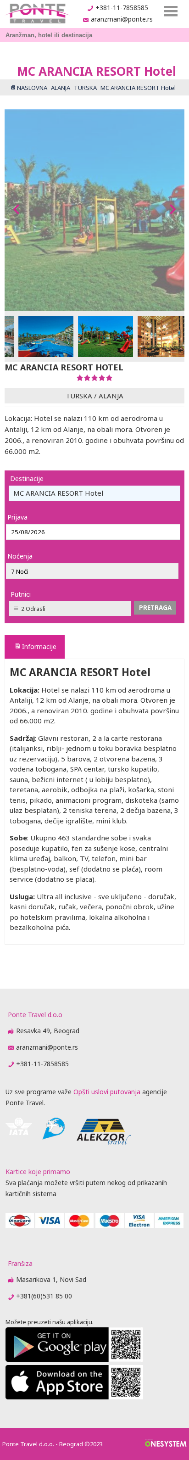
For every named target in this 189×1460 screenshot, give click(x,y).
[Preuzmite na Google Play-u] (74, 1359)
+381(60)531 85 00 (44, 1296)
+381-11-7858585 (121, 7)
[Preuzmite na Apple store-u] (74, 1397)
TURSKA (79, 395)
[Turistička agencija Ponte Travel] (37, 13)
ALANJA (111, 395)
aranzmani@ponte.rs (122, 19)
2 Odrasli (33, 609)
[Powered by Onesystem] (166, 1444)
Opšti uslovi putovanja (106, 1091)
